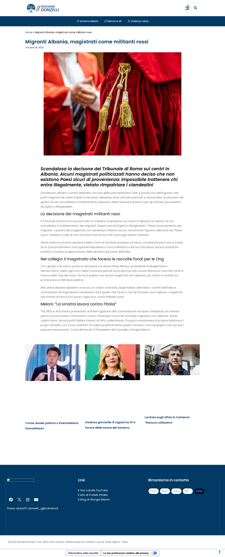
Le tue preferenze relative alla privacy (126, 553)
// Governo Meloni (87, 21)
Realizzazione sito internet (80, 541)
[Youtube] (36, 500)
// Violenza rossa (138, 21)
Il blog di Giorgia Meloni (94, 499)
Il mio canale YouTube (93, 490)
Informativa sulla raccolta (83, 553)
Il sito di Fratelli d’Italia (93, 495)
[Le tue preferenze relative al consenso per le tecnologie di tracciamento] (220, 552)
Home (28, 32)
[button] (195, 8)
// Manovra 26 (113, 21)
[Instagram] (28, 500)
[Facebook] (11, 500)
